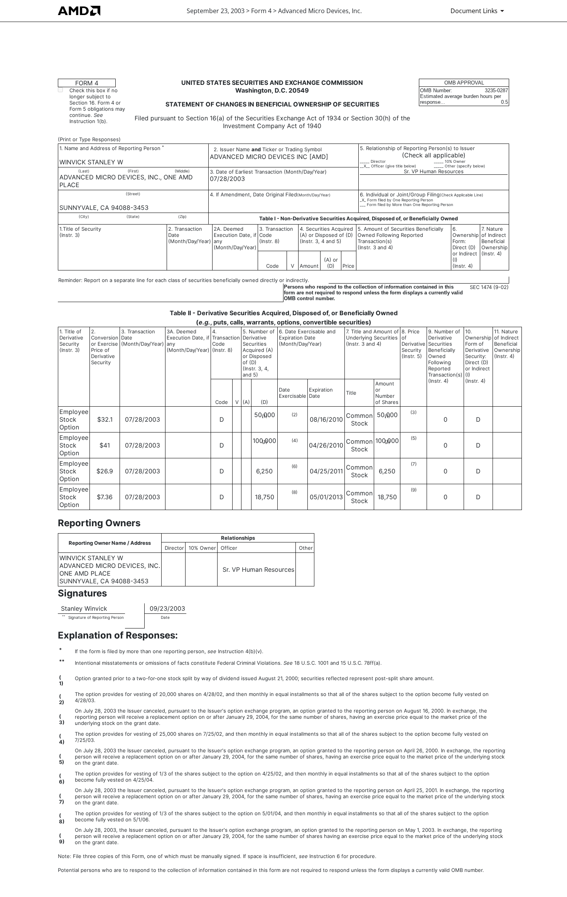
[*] (166, 153)
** (63, 617)
